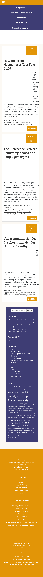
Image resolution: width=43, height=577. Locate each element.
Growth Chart (13, 413)
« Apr (10, 340)
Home (21, 482)
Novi (26, 420)
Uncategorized (17, 290)
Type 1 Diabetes (16, 374)
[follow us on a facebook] (19, 571)
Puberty (13, 369)
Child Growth (15, 349)
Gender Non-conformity (18, 295)
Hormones (15, 120)
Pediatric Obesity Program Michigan (15, 214)
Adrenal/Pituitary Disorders (21, 506)
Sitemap (21, 553)
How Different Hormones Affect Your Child (20, 64)
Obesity (13, 367)
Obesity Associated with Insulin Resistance (21, 522)
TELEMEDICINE (21, 23)
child (15, 387)
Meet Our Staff (21, 488)
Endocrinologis (11, 404)
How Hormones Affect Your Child (21, 124)
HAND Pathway (16, 358)
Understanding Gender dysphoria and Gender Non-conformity (20, 242)
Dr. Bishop (16, 122)
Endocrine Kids (25, 122)
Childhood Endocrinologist (19, 389)
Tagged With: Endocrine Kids (24, 428)
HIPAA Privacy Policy (21, 556)
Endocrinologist (21, 404)
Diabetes (13, 392)
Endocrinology (16, 351)
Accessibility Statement (21, 559)
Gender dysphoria (22, 406)
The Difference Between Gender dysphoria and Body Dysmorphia (21, 153)
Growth (31, 410)
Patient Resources (21, 490)
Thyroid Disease (12, 432)
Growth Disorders (21, 508)
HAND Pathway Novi (15, 415)
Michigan (21, 420)
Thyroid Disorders (21, 511)
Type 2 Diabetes (21, 520)
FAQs (21, 493)
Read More (32, 129)
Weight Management (21, 435)
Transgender (31, 295)
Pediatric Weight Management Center (21, 525)
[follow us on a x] (22, 571)
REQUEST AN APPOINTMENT (21, 13)
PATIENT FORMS (22, 18)
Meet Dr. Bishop (21, 485)
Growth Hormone (22, 413)
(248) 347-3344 (21, 8)
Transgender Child (31, 432)
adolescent (10, 386)
